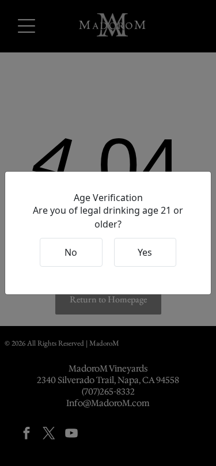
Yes (145, 252)
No (71, 252)
